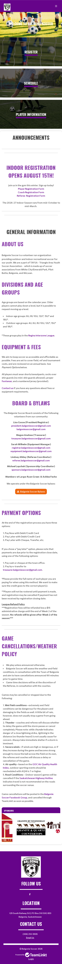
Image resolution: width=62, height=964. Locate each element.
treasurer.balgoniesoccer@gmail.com (31, 438)
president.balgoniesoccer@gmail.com (31, 425)
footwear (7, 381)
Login (31, 959)
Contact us (7, 388)
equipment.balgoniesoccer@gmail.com (31, 451)
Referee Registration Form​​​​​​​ (31, 195)
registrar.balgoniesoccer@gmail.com (31, 447)
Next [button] (55, 826)
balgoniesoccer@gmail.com (31, 429)
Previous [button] (6, 826)
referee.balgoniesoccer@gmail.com (31, 460)
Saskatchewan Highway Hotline (36, 778)
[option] (31, 827)
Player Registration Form (31, 188)
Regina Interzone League (41, 335)
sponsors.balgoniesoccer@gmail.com (31, 469)
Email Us (30, 937)
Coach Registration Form (31, 192)
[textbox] (31, 137)
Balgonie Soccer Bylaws (32, 491)
